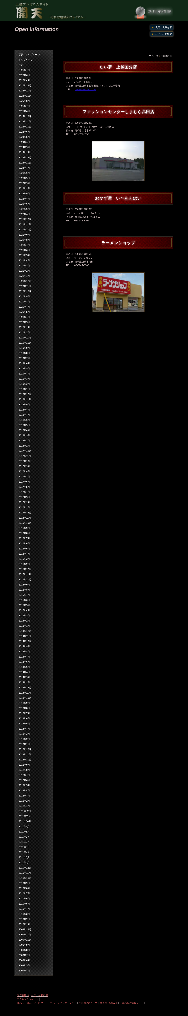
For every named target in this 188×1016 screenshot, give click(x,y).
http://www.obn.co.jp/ (85, 89)
